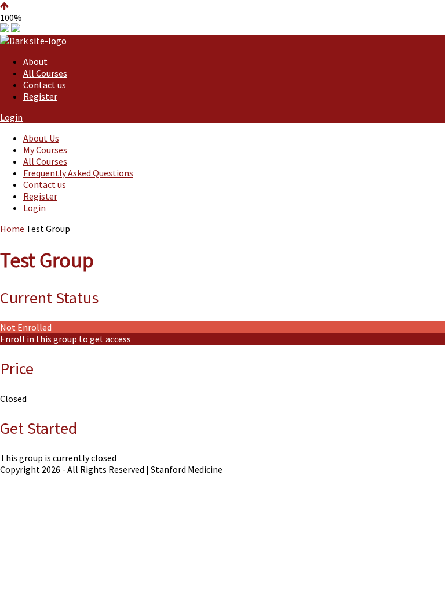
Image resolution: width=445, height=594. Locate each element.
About (35, 61)
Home (12, 228)
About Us (41, 138)
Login (11, 117)
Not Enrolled (26, 327)
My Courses (45, 149)
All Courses (45, 73)
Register (40, 96)
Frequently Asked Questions (78, 173)
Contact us (44, 84)
